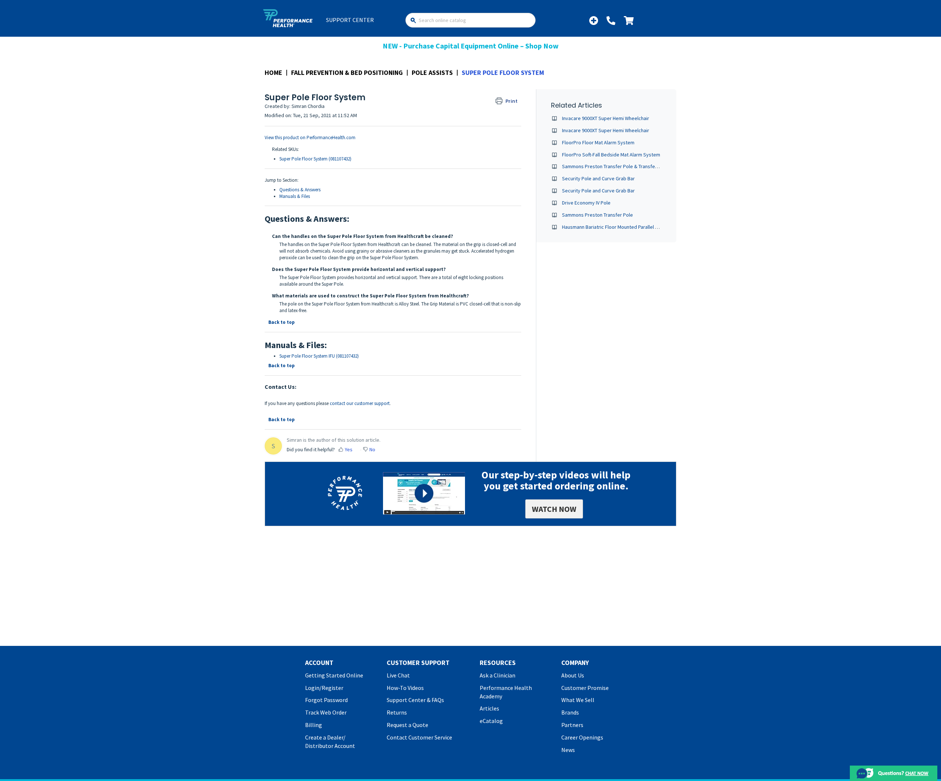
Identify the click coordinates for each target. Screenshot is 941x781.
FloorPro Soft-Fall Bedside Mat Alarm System (611, 154)
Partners (572, 724)
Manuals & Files (294, 196)
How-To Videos (405, 687)
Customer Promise (585, 687)
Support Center (350, 19)
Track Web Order (326, 712)
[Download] (457, 301)
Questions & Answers (300, 190)
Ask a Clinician (497, 675)
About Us (572, 675)
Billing (313, 724)
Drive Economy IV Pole (586, 202)
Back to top (281, 322)
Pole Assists (432, 72)
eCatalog (491, 720)
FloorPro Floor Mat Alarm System (598, 142)
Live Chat (398, 675)
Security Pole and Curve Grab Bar (598, 178)
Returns (397, 712)
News (568, 749)
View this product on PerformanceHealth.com (310, 137)
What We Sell (577, 700)
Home (273, 72)
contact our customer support (360, 403)
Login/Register (324, 687)
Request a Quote (407, 724)
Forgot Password (326, 700)
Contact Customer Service (419, 737)
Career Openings (582, 737)
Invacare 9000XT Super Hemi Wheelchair (605, 118)
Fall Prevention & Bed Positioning (347, 72)
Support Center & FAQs (415, 700)
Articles (489, 708)
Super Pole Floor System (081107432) (315, 159)
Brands (570, 712)
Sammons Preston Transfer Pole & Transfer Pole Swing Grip (627, 166)
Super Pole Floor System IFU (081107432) (319, 356)
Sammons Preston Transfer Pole (597, 214)
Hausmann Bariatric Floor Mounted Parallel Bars (613, 227)
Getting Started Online (334, 675)
